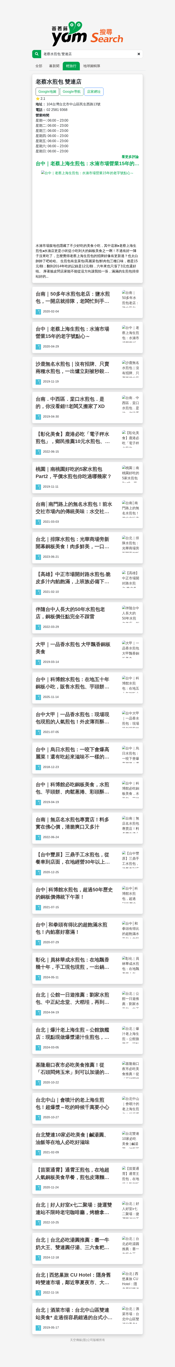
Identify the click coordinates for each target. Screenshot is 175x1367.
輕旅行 (71, 66)
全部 (38, 66)
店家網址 (94, 91)
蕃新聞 (54, 66)
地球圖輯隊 (91, 66)
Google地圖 (47, 91)
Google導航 (72, 91)
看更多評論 (130, 157)
